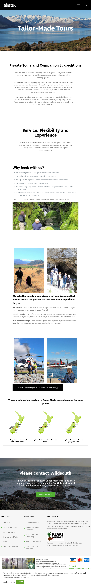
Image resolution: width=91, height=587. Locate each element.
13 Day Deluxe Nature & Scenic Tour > (45, 440)
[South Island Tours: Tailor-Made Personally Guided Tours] (10, 5)
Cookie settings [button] (9, 582)
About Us (6, 523)
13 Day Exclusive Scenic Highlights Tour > (73, 440)
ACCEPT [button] (20, 582)
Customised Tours (32, 523)
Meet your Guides (9, 532)
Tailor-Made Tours (10, 527)
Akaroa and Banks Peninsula (32, 528)
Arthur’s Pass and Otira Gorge (32, 535)
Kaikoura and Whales (33, 541)
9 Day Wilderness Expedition (32, 547)
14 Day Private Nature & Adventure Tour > (17, 440)
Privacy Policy (83, 568)
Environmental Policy (10, 537)
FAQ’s (5, 542)
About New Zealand (10, 546)
